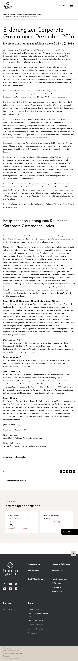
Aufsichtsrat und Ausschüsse (14, 457)
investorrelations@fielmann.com (57, 522)
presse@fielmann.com (17, 528)
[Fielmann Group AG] (8, 5)
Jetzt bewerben (70, 532)
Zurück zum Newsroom (15, 480)
